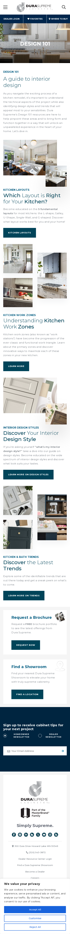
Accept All (35, 909)
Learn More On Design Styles (28, 474)
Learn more (16, 366)
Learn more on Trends (24, 595)
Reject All (35, 927)
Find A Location (27, 694)
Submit (62, 750)
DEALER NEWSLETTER (53, 735)
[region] (35, 906)
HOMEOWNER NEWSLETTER (21, 735)
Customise (35, 918)
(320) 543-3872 (37, 852)
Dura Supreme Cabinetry (35, 7)
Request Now (25, 645)
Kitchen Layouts (19, 232)
